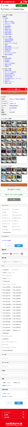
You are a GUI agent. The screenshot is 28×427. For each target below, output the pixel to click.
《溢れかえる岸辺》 (9, 21)
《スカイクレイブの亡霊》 (11, 43)
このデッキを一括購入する (13, 89)
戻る (14, 199)
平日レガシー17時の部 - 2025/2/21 (17, 99)
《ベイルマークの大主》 (10, 52)
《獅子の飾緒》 (8, 46)
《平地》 (6, 18)
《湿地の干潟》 (8, 29)
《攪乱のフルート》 (9, 81)
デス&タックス (12, 103)
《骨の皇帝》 (7, 51)
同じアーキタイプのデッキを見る (14, 194)
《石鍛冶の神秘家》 (9, 40)
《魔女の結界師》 (8, 54)
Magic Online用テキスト (14, 92)
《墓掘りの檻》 (8, 70)
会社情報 (6, 414)
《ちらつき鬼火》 (8, 38)
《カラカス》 (7, 24)
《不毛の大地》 (8, 31)
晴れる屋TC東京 (13, 107)
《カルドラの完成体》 (10, 63)
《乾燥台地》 (7, 28)
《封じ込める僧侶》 (9, 73)
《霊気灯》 (7, 66)
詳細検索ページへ (22, 5)
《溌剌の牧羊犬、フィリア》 (11, 48)
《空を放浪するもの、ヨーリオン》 (13, 78)
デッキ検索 (5, 5)
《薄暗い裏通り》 (8, 34)
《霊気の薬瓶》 (8, 58)
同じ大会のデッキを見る (14, 189)
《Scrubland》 (8, 26)
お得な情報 (6, 417)
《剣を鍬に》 (7, 60)
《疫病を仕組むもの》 (10, 75)
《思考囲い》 (7, 61)
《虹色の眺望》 (8, 32)
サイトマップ (7, 412)
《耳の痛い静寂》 (8, 77)
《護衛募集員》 (8, 41)
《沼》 (5, 20)
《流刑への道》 (8, 83)
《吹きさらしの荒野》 (10, 23)
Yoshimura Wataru (13, 105)
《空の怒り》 (7, 80)
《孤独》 (6, 44)
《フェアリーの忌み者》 (10, 72)
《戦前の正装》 (8, 65)
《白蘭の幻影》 (8, 49)
